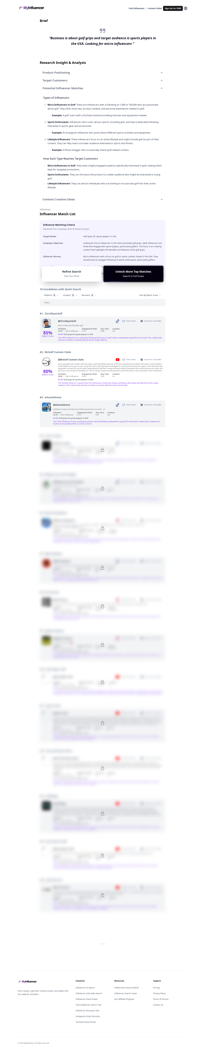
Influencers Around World (126, 987)
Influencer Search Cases (125, 993)
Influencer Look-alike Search (89, 993)
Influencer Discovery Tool (87, 1010)
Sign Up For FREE (173, 8)
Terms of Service (160, 999)
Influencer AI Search (85, 987)
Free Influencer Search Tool (88, 1004)
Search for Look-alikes (152, 321)
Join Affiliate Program (124, 999)
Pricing (156, 987)
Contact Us (158, 1004)
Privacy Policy (159, 993)
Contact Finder (155, 8)
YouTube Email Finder (86, 1022)
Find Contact (131, 321)
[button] (133, 274)
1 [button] (102, 943)
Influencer (45, 209)
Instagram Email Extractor (88, 1016)
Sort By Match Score (148, 295)
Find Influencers (136, 8)
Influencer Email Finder (87, 999)
